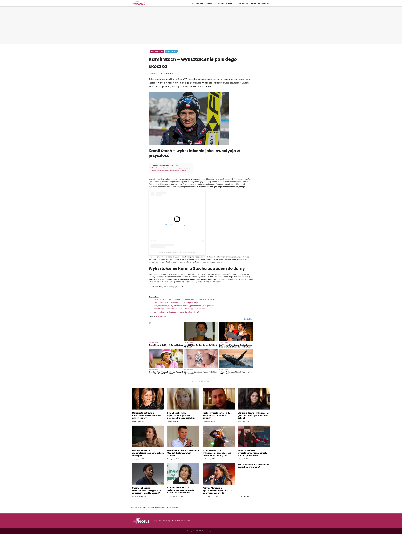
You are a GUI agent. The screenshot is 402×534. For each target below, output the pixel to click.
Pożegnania (243, 3)
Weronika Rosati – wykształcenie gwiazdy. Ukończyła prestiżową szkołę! (253, 415)
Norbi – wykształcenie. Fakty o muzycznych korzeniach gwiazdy (217, 415)
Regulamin (157, 521)
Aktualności (197, 3)
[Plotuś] (138, 3)
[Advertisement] (201, 26)
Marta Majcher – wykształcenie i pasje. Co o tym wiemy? (176, 312)
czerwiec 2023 (161, 317)
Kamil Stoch (171, 52)
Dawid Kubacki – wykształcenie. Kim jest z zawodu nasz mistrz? (179, 309)
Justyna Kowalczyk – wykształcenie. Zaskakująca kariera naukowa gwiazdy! (184, 306)
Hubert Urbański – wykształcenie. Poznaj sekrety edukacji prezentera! (252, 453)
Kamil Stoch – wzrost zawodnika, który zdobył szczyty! (176, 302)
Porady (253, 3)
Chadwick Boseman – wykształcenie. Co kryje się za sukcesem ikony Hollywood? (146, 490)
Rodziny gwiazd (225, 3)
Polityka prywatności (169, 521)
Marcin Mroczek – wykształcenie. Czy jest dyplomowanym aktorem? (183, 453)
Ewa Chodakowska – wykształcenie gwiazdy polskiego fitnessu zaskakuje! (181, 415)
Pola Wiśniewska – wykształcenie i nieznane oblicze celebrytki (148, 453)
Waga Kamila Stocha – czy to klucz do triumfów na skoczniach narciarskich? (184, 299)
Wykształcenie (157, 52)
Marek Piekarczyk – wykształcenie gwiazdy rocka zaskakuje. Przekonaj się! (217, 453)
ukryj (177, 165)
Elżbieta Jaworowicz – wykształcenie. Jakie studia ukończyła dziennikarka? (180, 490)
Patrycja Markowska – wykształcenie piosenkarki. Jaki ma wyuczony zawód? (218, 490)
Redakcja (187, 521)
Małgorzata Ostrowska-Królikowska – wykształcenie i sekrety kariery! (146, 415)
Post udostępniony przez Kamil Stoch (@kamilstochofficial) (177, 252)
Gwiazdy (209, 3)
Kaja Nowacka (153, 73)
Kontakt (180, 521)
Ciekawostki (263, 3)
